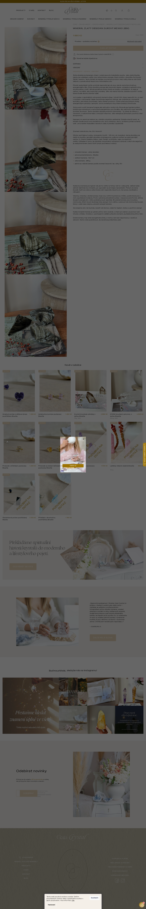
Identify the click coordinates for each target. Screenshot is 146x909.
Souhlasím (94, 898)
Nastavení (51, 905)
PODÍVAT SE (73, 465)
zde (73, 900)
